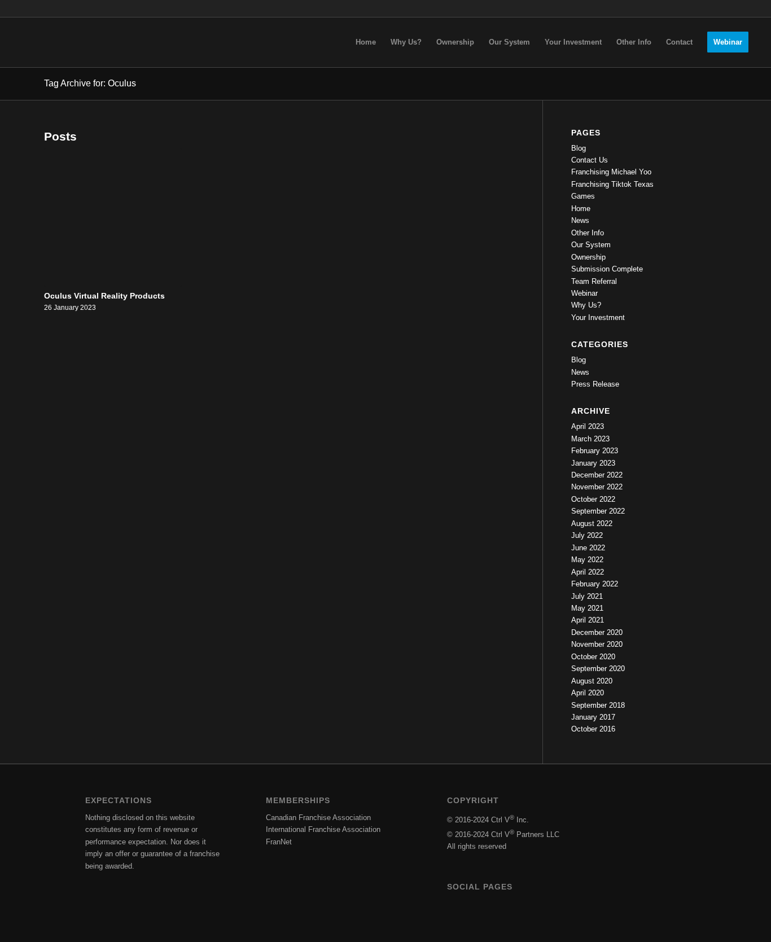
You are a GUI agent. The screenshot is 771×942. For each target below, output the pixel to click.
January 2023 (593, 463)
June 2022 (588, 548)
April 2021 (587, 620)
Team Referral (594, 281)
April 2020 (587, 693)
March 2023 (590, 439)
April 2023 (587, 426)
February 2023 (594, 450)
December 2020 (597, 632)
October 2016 (593, 729)
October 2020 (593, 656)
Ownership (588, 257)
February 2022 (594, 584)
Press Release (595, 384)
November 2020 (597, 644)
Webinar (584, 293)
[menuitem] (365, 42)
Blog (578, 148)
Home (580, 208)
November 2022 (597, 487)
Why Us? (586, 305)
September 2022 (598, 511)
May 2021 (587, 608)
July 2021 (587, 596)
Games (583, 196)
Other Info (587, 233)
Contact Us (589, 160)
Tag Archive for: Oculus (90, 83)
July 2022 (587, 535)
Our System (591, 244)
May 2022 (587, 559)
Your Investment (598, 317)
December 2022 (597, 475)
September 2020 (598, 668)
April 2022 (587, 572)
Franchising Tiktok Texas (612, 184)
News (580, 220)
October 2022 (593, 499)
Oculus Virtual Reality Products (104, 295)
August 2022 (591, 523)
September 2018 (598, 705)
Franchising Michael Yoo (611, 172)
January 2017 (593, 717)
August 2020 (591, 681)
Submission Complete (607, 269)
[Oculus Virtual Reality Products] (113, 217)
